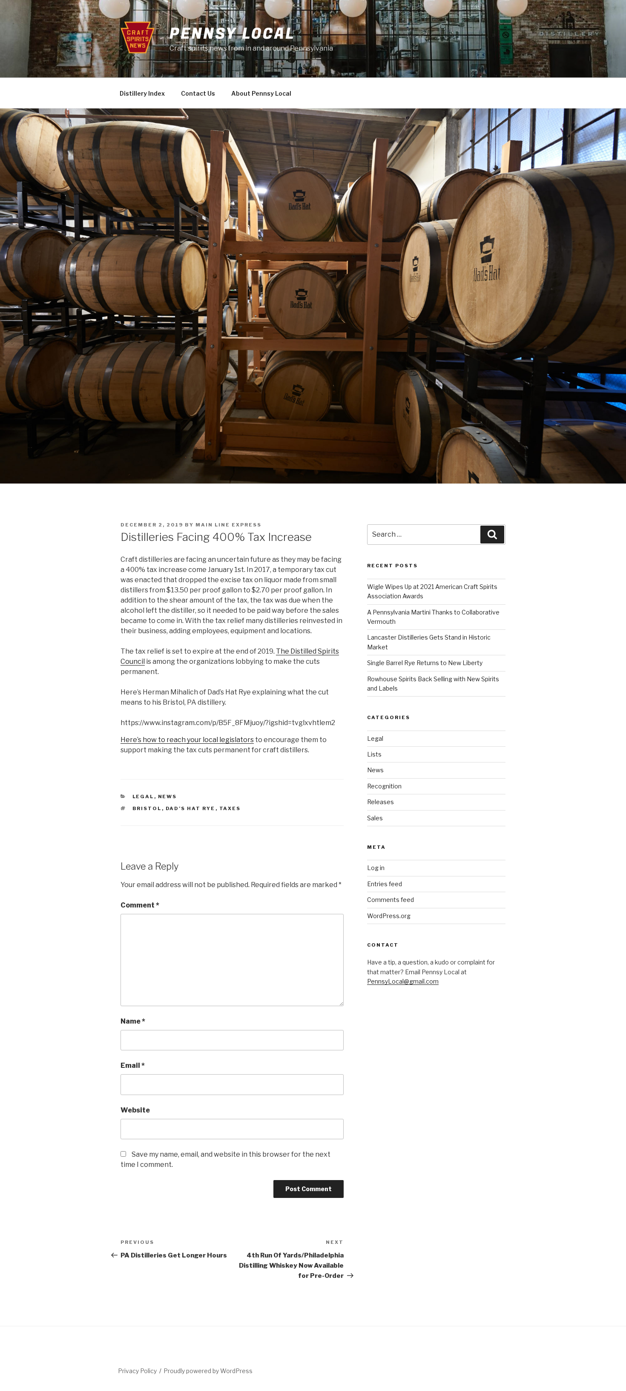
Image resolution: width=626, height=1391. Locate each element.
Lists (374, 754)
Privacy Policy (137, 1370)
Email (133, 1065)
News (167, 796)
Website (135, 1110)
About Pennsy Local (261, 93)
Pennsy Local (232, 34)
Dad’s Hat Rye (190, 808)
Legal (143, 796)
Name (133, 1021)
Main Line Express (228, 525)
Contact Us (198, 93)
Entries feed (384, 884)
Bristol (147, 808)
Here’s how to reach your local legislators (187, 740)
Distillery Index (142, 93)
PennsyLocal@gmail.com (403, 981)
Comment (140, 905)
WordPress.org (389, 915)
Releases (380, 801)
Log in (376, 867)
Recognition (384, 786)
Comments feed (390, 899)
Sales (375, 818)
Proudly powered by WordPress (208, 1370)
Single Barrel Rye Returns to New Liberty (424, 662)
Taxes (230, 808)
